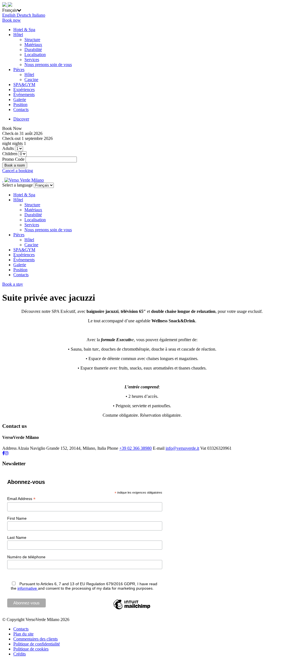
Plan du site (23, 634)
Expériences (24, 89)
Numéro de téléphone (26, 557)
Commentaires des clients (35, 639)
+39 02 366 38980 (135, 448)
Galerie (19, 99)
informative (27, 588)
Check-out (11, 138)
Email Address (21, 498)
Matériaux (33, 44)
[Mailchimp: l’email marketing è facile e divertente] (131, 609)
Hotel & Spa (24, 29)
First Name (17, 518)
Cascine (31, 79)
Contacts (21, 109)
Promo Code (13, 159)
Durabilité (33, 49)
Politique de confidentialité (36, 644)
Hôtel (18, 34)
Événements (24, 94)
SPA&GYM (24, 84)
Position (20, 104)
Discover (21, 119)
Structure (32, 39)
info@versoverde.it (182, 448)
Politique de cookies (31, 649)
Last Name (16, 537)
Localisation (35, 54)
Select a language (17, 185)
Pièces (18, 69)
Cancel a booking (17, 170)
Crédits (19, 654)
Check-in (10, 133)
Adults (8, 148)
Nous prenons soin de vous (48, 64)
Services (31, 59)
